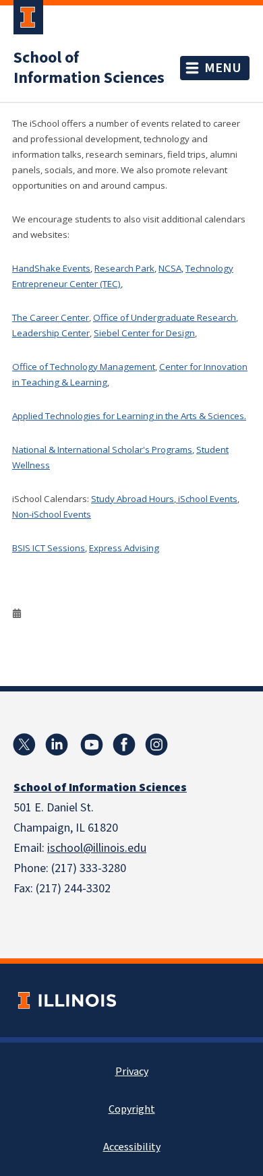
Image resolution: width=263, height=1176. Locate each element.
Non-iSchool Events (51, 514)
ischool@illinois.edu (96, 848)
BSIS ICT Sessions (48, 548)
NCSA (169, 268)
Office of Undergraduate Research (164, 317)
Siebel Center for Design (144, 333)
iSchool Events (206, 499)
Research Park (124, 268)
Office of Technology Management (83, 367)
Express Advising (124, 548)
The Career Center (50, 317)
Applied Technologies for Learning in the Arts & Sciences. (129, 416)
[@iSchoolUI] (24, 745)
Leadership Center (51, 333)
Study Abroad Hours (132, 499)
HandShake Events (51, 268)
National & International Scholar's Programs (102, 449)
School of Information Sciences (89, 68)
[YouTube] (92, 745)
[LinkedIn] (56, 745)
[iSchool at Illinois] (124, 745)
